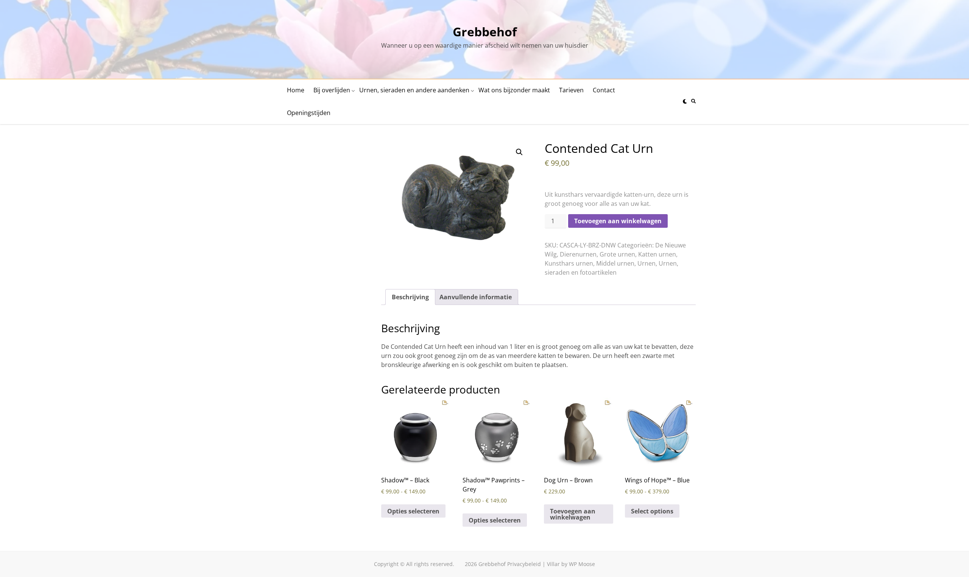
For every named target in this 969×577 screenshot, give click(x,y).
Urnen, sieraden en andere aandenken (414, 90)
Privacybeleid (524, 564)
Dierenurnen (578, 254)
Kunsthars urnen (569, 263)
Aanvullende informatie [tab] (475, 297)
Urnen (646, 263)
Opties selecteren (413, 511)
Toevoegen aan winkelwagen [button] (572, 514)
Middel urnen (615, 263)
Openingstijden (308, 113)
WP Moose (582, 564)
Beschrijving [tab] (410, 297)
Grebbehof (485, 31)
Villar (553, 564)
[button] (519, 152)
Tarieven (571, 90)
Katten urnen (657, 254)
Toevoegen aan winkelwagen (618, 221)
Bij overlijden (331, 90)
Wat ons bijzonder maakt (514, 90)
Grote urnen (617, 254)
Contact (604, 90)
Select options (652, 511)
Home (295, 90)
